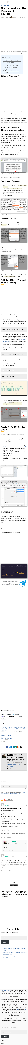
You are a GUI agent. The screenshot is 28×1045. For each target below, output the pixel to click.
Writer (22, 572)
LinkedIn (19, 764)
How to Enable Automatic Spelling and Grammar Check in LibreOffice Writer (6, 737)
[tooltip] (7, 747)
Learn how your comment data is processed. (13, 792)
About (2, 1043)
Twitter (14, 764)
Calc (2, 5)
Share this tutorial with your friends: (12, 70)
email (11, 766)
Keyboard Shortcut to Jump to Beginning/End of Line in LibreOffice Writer (6, 729)
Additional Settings (8, 64)
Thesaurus (14, 885)
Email (2, 1040)
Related (6, 72)
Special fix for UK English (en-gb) (10, 67)
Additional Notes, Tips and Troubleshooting (11, 65)
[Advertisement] (14, 35)
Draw (5, 5)
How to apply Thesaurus (9, 62)
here (18, 1009)
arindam (14, 17)
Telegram (9, 764)
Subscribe (5, 942)
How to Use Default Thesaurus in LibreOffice (12, 60)
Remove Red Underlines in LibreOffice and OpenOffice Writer (20, 729)
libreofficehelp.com (6, 990)
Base (12, 574)
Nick (13, 843)
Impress (8, 5)
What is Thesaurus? (7, 59)
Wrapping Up (5, 69)
